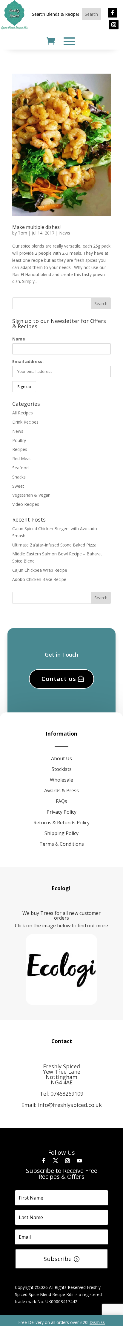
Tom (22, 233)
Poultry (19, 440)
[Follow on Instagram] (114, 24)
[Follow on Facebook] (112, 13)
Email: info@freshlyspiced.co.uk (61, 1104)
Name (18, 339)
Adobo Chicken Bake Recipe (39, 579)
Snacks (19, 477)
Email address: (28, 361)
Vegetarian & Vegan (31, 495)
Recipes (19, 449)
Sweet (18, 486)
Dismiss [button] (97, 1322)
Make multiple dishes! (36, 227)
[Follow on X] (55, 1160)
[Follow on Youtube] (79, 1160)
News (64, 233)
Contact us (58, 679)
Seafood (20, 467)
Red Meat (21, 458)
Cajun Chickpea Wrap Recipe (39, 570)
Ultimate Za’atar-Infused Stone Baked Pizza (54, 545)
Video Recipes (25, 504)
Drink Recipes (25, 422)
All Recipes (22, 413)
